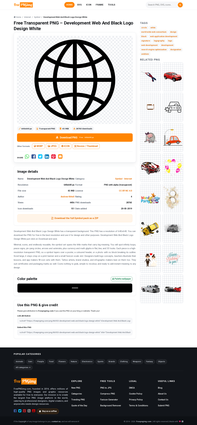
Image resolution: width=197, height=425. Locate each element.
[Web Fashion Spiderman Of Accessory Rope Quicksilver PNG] (150, 77)
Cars (30, 361)
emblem (145, 54)
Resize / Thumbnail (87, 146)
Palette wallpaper (122, 279)
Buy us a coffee (49, 411)
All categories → (23, 367)
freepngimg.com (143, 421)
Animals (19, 361)
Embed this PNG (24, 327)
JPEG (53, 146)
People (40, 361)
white (153, 28)
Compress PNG (107, 394)
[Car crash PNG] (172, 77)
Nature (74, 361)
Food (51, 361)
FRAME (99, 4)
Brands (112, 361)
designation (175, 49)
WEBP (39, 146)
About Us (162, 394)
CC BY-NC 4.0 (125, 191)
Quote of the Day (79, 406)
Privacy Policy (136, 400)
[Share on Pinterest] (53, 158)
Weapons (137, 361)
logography (159, 41)
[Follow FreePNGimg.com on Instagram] (29, 411)
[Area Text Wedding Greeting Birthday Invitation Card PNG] (172, 258)
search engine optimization (154, 49)
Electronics (87, 361)
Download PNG (77, 137)
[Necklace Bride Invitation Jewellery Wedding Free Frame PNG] (172, 198)
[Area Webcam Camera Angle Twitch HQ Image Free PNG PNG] (150, 107)
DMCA (132, 388)
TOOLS (111, 4)
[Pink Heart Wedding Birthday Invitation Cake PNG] (172, 168)
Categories (76, 394)
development (167, 45)
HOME (69, 4)
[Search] (180, 4)
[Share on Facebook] (33, 158)
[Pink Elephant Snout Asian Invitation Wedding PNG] (150, 137)
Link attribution (23, 316)
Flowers (62, 361)
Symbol (118, 179)
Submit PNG (163, 406)
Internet (128, 179)
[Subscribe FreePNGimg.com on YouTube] (33, 411)
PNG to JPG (105, 388)
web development (149, 45)
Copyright (22, 421)
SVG (79, 4)
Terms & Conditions (138, 406)
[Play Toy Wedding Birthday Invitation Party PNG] (150, 198)
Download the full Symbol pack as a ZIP (76, 218)
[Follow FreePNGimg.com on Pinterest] (24, 411)
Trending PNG (78, 400)
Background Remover (110, 406)
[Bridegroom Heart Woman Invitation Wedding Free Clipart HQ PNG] (150, 258)
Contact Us (163, 400)
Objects (161, 361)
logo (170, 41)
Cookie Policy (135, 394)
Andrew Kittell (67, 196)
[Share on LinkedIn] (47, 158)
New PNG (75, 388)
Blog (160, 388)
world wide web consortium (153, 32)
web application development (163, 36)
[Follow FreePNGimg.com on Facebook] (15, 411)
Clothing (124, 361)
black (143, 36)
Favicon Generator (109, 400)
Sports (100, 361)
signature (145, 41)
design (173, 32)
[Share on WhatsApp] (27, 158)
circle (144, 28)
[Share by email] (60, 158)
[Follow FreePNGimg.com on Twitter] (19, 411)
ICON (88, 4)
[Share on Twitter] (40, 158)
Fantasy (149, 361)
